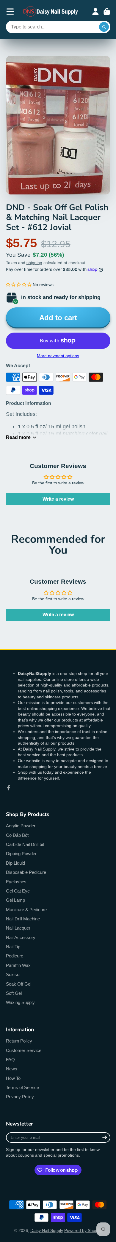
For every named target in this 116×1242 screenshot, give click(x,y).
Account (95, 11)
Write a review (58, 499)
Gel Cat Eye (18, 890)
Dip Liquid (15, 863)
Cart (106, 11)
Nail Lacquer (18, 927)
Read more (18, 437)
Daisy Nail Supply (46, 1230)
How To (13, 1078)
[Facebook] (8, 788)
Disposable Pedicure (26, 872)
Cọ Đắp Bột (17, 835)
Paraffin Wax (18, 965)
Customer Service (23, 1050)
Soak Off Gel (18, 983)
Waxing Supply (20, 1002)
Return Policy (19, 1040)
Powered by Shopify (83, 1230)
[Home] (51, 11)
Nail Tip (13, 946)
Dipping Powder (21, 853)
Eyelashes (16, 881)
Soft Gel (14, 993)
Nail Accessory (20, 937)
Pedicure (14, 955)
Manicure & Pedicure (26, 909)
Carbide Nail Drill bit (25, 844)
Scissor (13, 974)
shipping (34, 262)
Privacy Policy (20, 1096)
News (11, 1068)
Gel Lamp (15, 900)
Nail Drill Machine (23, 918)
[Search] (104, 27)
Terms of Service (22, 1087)
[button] (19, 284)
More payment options (58, 355)
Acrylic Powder (20, 825)
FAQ (10, 1059)
